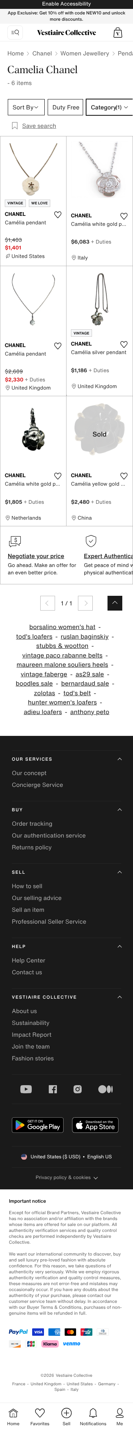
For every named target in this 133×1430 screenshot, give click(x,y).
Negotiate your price (36, 555)
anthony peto (89, 712)
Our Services (32, 759)
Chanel (42, 53)
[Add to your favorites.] (57, 214)
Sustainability (31, 1022)
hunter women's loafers (62, 702)
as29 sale (89, 674)
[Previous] (47, 603)
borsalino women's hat (62, 627)
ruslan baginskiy (85, 636)
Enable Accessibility (66, 4)
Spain (59, 1389)
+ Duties (101, 241)
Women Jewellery (85, 53)
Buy (17, 810)
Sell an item (28, 909)
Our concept (29, 772)
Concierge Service (37, 784)
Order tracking (32, 823)
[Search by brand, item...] (15, 33)
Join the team (31, 1046)
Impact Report (31, 1034)
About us (24, 1010)
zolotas (44, 693)
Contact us (27, 972)
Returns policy (32, 847)
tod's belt (77, 693)
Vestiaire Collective (44, 997)
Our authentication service (49, 835)
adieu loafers (43, 712)
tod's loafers (34, 636)
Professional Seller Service (49, 921)
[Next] (85, 603)
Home (15, 53)
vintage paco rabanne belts (62, 655)
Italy (75, 1389)
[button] (118, 32)
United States (80, 1384)
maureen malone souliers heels (62, 664)
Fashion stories (33, 1058)
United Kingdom (46, 1384)
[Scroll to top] (115, 603)
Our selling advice (37, 897)
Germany (107, 1384)
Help (19, 947)
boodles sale (34, 683)
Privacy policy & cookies (63, 1177)
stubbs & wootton (62, 646)
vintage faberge (44, 674)
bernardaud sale (85, 683)
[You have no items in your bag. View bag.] (118, 32)
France (18, 1384)
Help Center (28, 960)
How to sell (27, 886)
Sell (18, 872)
